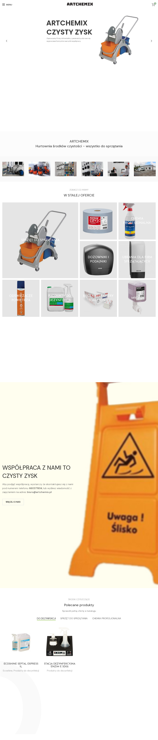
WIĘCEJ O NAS (13, 502)
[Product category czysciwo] (98, 221)
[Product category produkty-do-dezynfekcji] (59, 298)
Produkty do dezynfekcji (26, 670)
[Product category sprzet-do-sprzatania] (40, 240)
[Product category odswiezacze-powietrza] (21, 298)
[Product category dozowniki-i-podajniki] (98, 259)
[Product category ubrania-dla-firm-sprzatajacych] (137, 259)
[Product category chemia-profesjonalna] (137, 221)
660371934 (35, 488)
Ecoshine (7, 670)
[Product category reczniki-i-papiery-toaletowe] (98, 298)
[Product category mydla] (137, 298)
